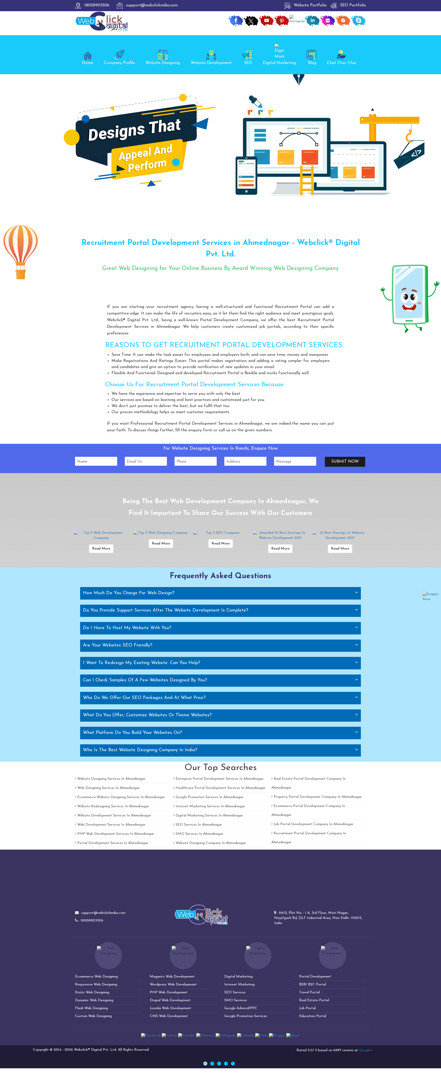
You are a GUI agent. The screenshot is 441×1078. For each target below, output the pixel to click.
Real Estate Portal (314, 1000)
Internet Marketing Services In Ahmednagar (210, 806)
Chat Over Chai (341, 63)
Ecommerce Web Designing (96, 977)
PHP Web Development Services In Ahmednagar (115, 834)
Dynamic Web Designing (94, 1000)
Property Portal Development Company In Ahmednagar (317, 797)
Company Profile (119, 63)
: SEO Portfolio (351, 5)
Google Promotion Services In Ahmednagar (209, 797)
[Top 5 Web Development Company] (101, 535)
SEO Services (235, 992)
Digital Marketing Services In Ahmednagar (209, 815)
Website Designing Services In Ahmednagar (110, 779)
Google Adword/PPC (240, 1008)
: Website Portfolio (308, 5)
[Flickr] (261, 1035)
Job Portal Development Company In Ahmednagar (313, 824)
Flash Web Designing (91, 1008)
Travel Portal (309, 992)
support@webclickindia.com (103, 913)
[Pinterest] (205, 1035)
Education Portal (312, 1016)
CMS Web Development (169, 1016)
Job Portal (307, 1008)
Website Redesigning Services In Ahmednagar (112, 806)
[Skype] (293, 1035)
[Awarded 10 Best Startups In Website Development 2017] (280, 535)
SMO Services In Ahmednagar (199, 834)
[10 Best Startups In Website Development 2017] (340, 535)
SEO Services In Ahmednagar (198, 825)
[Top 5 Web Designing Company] (160, 533)
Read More (101, 549)
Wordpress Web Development (173, 984)
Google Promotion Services (245, 1016)
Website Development (211, 63)
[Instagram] (226, 1035)
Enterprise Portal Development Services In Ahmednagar (219, 779)
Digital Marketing (279, 63)
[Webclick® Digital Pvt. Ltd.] (102, 21)
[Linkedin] (245, 1035)
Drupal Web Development (170, 1000)
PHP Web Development (169, 992)
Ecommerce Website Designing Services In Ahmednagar (120, 797)
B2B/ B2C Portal (312, 984)
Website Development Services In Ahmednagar (113, 815)
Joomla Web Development (170, 1008)
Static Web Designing (92, 992)
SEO (248, 63)
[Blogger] (277, 1035)
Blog (312, 63)
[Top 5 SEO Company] (220, 533)
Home (87, 63)
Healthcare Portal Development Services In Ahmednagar (220, 788)
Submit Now (345, 462)
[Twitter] (169, 1035)
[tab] (220, 593)
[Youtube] (186, 1035)
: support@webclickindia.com (150, 5)
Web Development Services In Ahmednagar (110, 825)
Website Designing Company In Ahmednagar (210, 843)
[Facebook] (151, 1035)
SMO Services (235, 1000)
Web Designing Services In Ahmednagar (108, 788)
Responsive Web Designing (96, 984)
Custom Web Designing (93, 1016)
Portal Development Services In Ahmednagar (112, 843)
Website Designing (162, 63)
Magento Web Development (172, 977)
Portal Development (315, 977)
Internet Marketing (239, 984)
